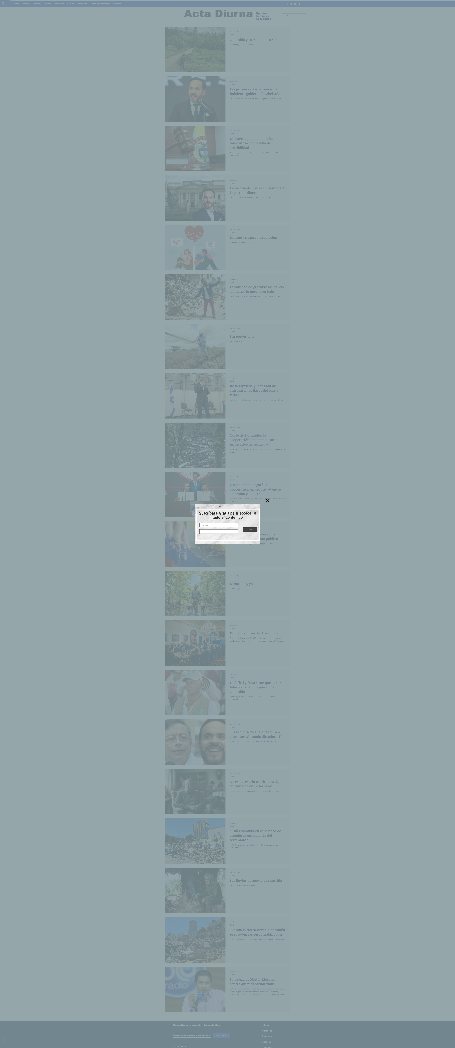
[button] (268, 500)
